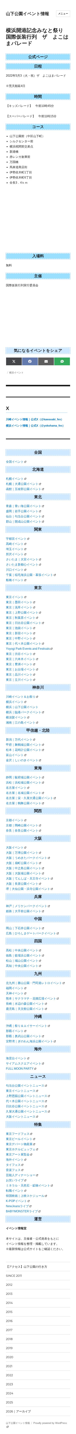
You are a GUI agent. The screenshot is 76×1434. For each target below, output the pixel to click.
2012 (9, 1285)
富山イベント (15, 755)
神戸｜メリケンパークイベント (26, 906)
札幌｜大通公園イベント (22, 483)
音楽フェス (13, 1170)
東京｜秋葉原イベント (20, 617)
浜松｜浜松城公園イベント (23, 782)
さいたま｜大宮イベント (22, 559)
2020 (9, 1357)
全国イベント (15, 461)
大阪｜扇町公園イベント (22, 863)
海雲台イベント (16, 1058)
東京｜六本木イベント (20, 659)
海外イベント (15, 1159)
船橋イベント (15, 580)
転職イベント (15, 1190)
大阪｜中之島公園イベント (23, 868)
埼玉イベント (15, 549)
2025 (9, 1402)
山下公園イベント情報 (27, 13)
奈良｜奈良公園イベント (22, 830)
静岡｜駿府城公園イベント (23, 777)
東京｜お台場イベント (20, 669)
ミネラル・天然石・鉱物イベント (28, 1185)
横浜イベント (16, 372)
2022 (9, 1375)
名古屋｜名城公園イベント (23, 792)
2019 (9, 1348)
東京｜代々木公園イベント (23, 643)
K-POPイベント (16, 1201)
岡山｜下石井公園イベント (23, 928)
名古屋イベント (16, 787)
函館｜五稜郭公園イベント (23, 489)
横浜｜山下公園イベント (22, 707)
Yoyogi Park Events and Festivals (28, 648)
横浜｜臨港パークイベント (23, 712)
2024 (9, 1393)
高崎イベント (15, 543)
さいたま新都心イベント (22, 564)
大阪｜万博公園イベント (22, 852)
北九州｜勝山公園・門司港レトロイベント (34, 983)
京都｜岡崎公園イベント (22, 825)
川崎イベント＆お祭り (20, 696)
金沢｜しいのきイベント (22, 760)
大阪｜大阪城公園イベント (23, 873)
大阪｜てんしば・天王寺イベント (28, 878)
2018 (9, 1339)
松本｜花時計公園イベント (23, 749)
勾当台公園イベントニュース (25, 1085)
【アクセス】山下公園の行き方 (26, 1266)
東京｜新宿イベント (19, 633)
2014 (9, 1303)
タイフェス (13, 1164)
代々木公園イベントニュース (25, 1101)
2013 (9, 1294)
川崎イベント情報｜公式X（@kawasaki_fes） (35, 419)
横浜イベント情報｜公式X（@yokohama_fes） (35, 425)
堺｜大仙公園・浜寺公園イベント (28, 888)
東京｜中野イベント (19, 638)
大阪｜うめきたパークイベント (26, 857)
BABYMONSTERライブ (22, 1211)
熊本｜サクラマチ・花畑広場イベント (31, 998)
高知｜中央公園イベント (22, 965)
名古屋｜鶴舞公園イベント (23, 803)
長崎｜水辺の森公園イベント (25, 1003)
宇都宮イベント (16, 538)
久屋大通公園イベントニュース (26, 1111)
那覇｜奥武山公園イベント (23, 1036)
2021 (9, 1366)
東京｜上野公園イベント (22, 612)
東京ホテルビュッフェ (20, 1149)
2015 (9, 1312)
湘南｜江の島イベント (20, 722)
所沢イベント (15, 554)
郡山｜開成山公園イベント (23, 521)
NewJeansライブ (17, 1206)
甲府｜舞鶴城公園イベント (23, 744)
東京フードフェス (18, 1133)
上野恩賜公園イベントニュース (26, 1096)
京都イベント (15, 820)
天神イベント (15, 993)
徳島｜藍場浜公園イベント (23, 955)
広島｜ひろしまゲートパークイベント (31, 933)
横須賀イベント (16, 717)
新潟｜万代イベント (19, 739)
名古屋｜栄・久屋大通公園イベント (29, 798)
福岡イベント (15, 988)
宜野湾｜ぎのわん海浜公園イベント (29, 1041)
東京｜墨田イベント (19, 602)
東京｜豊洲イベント (19, 664)
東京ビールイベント (19, 1139)
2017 (9, 1330)
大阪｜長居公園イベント (22, 883)
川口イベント (15, 569)
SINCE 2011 (14, 1275)
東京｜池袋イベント (19, 628)
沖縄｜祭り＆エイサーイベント (26, 1025)
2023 (9, 1384)
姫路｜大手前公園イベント (23, 911)
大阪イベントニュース (20, 1116)
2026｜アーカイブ (18, 1411)
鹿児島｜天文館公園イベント (25, 1008)
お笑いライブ (15, 1180)
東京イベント (15, 597)
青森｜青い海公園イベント (23, 506)
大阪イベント (15, 847)
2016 (9, 1321)
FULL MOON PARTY (20, 1068)
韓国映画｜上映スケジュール (25, 1195)
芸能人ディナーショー (20, 1175)
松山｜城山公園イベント (22, 960)
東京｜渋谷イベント (19, 653)
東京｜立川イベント (19, 679)
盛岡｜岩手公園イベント (22, 511)
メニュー (63, 13)
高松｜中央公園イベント (22, 950)
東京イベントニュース (20, 1090)
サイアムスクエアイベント (23, 1063)
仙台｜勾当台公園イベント (23, 516)
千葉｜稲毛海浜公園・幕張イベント (29, 574)
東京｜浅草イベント (19, 607)
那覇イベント (15, 1031)
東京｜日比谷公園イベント (23, 622)
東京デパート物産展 (19, 1144)
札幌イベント (15, 478)
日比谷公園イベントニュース (25, 1106)
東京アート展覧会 (18, 1154)
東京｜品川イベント (19, 674)
